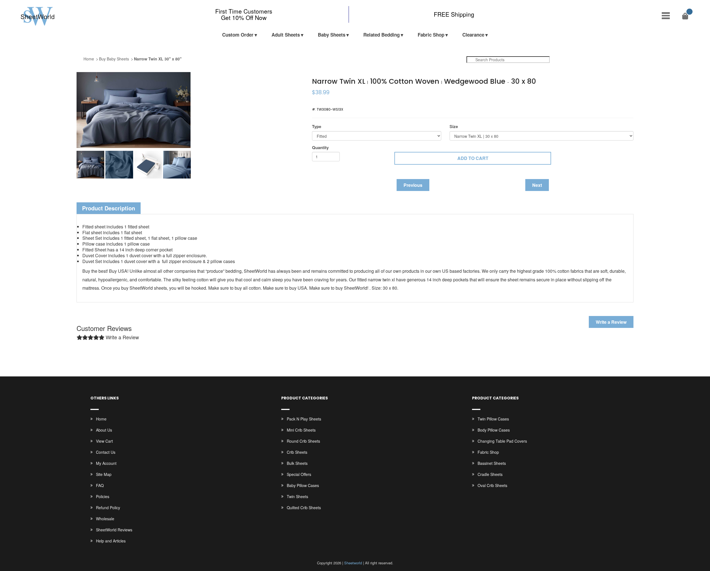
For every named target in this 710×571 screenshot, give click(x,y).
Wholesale (105, 518)
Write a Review (611, 322)
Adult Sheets (286, 34)
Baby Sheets (331, 34)
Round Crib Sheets (303, 441)
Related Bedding (381, 34)
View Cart (104, 441)
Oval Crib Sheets (492, 485)
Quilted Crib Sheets (304, 507)
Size (454, 126)
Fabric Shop (431, 34)
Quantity (320, 148)
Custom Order (237, 34)
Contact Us (105, 452)
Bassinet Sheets (492, 463)
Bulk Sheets (297, 463)
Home (88, 59)
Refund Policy (108, 507)
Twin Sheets (297, 496)
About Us (104, 430)
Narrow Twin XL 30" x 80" (158, 59)
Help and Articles (111, 541)
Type (316, 126)
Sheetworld (353, 562)
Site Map (103, 474)
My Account (106, 463)
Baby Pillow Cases (303, 485)
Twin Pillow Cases (493, 419)
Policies (102, 496)
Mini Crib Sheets (301, 430)
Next (537, 185)
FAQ (100, 485)
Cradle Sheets (490, 474)
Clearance (473, 34)
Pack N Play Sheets (304, 419)
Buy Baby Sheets (114, 59)
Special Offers (299, 474)
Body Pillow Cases (494, 430)
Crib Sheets (297, 452)
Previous (413, 185)
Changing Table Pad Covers (502, 441)
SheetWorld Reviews (114, 529)
